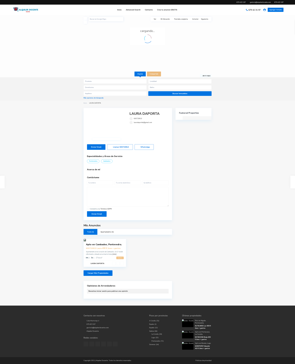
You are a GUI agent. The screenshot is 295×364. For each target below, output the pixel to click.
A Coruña (152, 321)
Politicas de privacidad (203, 361)
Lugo (153, 338)
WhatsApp (145, 147)
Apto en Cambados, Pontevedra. (104, 244)
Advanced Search (133, 10)
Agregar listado (275, 10)
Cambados (106, 161)
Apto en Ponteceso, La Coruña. (202, 333)
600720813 (138, 119)
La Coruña (155, 334)
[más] (114, 254)
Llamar (121, 147)
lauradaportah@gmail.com (143, 122)
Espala (151, 324)
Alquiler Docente (93, 331)
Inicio (119, 10)
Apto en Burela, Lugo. (203, 343)
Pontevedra (93, 161)
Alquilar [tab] (140, 74)
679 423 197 (91, 324)
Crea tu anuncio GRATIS (167, 10)
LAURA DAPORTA (144, 113)
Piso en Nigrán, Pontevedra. (200, 322)
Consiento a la (101, 209)
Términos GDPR (106, 209)
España (151, 328)
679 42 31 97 (254, 10)
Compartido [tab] (154, 74)
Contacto (149, 10)
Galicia (151, 331)
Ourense (152, 344)
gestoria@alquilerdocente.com (98, 328)
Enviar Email (96, 147)
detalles (120, 258)
